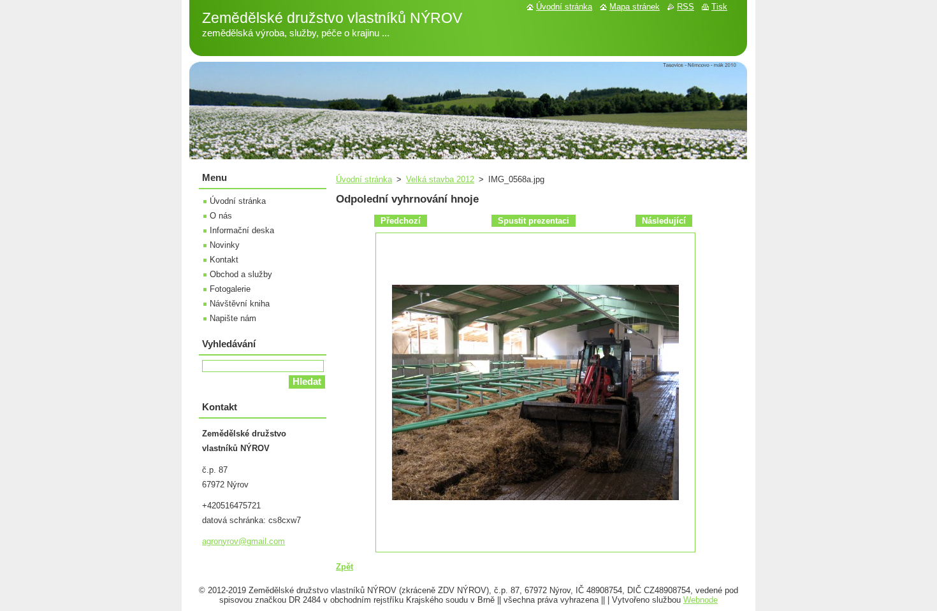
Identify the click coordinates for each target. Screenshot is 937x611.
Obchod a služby (241, 274)
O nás (221, 215)
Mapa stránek (634, 6)
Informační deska (242, 230)
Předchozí (401, 221)
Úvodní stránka (364, 179)
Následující (664, 221)
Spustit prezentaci (533, 221)
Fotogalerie (230, 289)
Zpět (344, 566)
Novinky (225, 245)
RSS (685, 6)
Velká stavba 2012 (440, 179)
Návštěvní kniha (240, 303)
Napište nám (233, 318)
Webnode (700, 600)
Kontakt (224, 259)
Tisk (719, 6)
